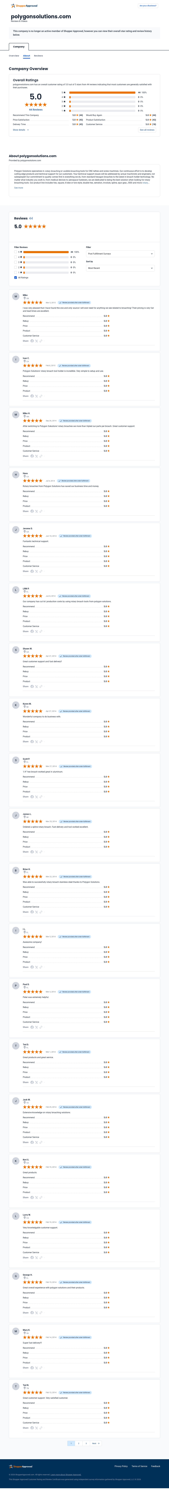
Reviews (38, 55)
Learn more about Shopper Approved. (66, 1475)
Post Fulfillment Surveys (99, 253)
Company (19, 46)
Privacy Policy (121, 1466)
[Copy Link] (40, 341)
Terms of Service (139, 1466)
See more (18, 188)
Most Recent (94, 268)
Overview (14, 55)
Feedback (155, 1466)
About (26, 55)
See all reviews (147, 130)
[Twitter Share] (36, 341)
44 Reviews (36, 109)
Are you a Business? (148, 6)
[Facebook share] (32, 340)
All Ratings (23, 277)
